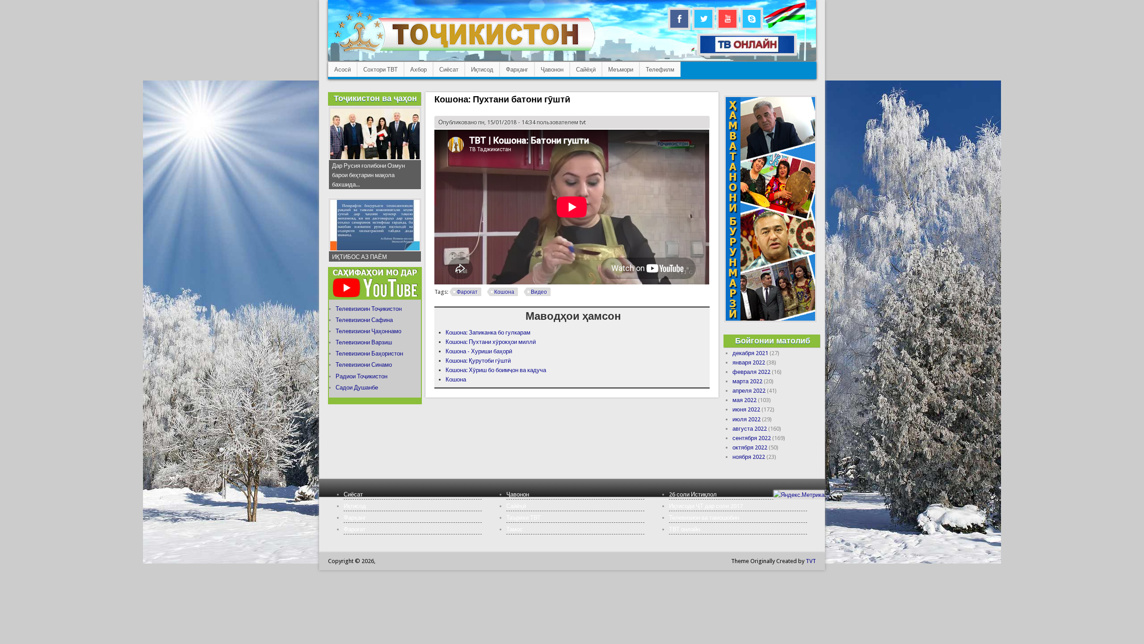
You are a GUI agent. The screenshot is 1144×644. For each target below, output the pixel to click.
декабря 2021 (750, 353)
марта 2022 (747, 381)
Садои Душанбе (357, 387)
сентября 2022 (751, 438)
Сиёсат (448, 69)
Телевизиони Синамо (364, 364)
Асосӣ (342, 69)
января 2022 (748, 362)
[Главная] (464, 51)
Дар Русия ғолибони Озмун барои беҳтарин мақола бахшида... (368, 175)
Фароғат (467, 292)
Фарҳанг (517, 69)
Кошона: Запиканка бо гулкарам (488, 332)
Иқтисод (482, 69)
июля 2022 (746, 419)
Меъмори (620, 69)
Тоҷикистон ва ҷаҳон (375, 98)
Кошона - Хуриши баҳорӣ (479, 351)
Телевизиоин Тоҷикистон (369, 308)
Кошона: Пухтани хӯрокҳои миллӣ (491, 342)
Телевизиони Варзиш (364, 342)
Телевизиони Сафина (364, 320)
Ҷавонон (552, 69)
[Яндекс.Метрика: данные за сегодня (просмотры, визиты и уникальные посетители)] (799, 495)
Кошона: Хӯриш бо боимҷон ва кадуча (496, 370)
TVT (811, 561)
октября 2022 (749, 447)
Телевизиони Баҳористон (369, 353)
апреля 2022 (748, 390)
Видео (539, 292)
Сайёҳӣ (586, 69)
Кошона (504, 292)
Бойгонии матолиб (772, 340)
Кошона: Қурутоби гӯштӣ (478, 360)
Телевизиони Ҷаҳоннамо (368, 331)
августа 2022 (749, 428)
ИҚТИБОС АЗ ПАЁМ (359, 257)
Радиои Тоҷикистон (361, 376)
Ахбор (418, 69)
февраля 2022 (751, 372)
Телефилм (660, 69)
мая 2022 (744, 400)
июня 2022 (746, 409)
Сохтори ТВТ (380, 69)
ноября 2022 (748, 456)
